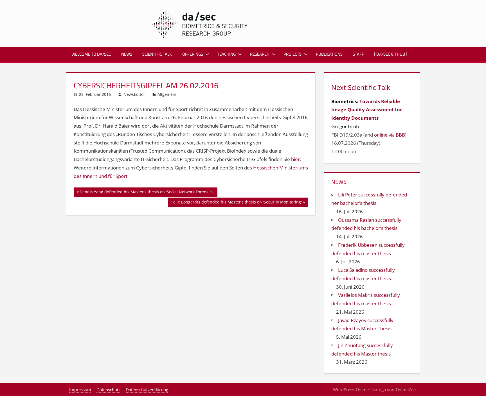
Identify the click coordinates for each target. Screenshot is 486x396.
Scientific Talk (157, 54)
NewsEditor (134, 94)
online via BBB (389, 135)
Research (259, 54)
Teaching (226, 54)
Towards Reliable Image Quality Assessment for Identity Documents (366, 109)
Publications (329, 54)
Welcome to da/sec (91, 54)
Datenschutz (108, 389)
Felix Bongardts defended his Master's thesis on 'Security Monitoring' (236, 203)
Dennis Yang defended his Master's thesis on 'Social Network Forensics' (146, 193)
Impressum (80, 389)
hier (295, 159)
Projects (293, 54)
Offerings (192, 54)
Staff (358, 54)
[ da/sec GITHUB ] (390, 54)
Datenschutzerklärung (147, 389)
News (126, 54)
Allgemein (167, 94)
